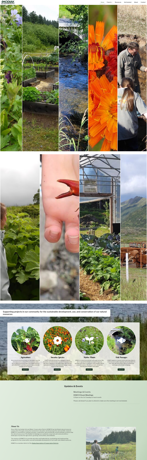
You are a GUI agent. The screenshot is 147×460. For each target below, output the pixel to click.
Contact (143, 2)
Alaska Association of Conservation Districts (45, 443)
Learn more (25, 369)
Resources (118, 2)
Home (102, 2)
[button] (109, 2)
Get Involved (127, 2)
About (136, 2)
